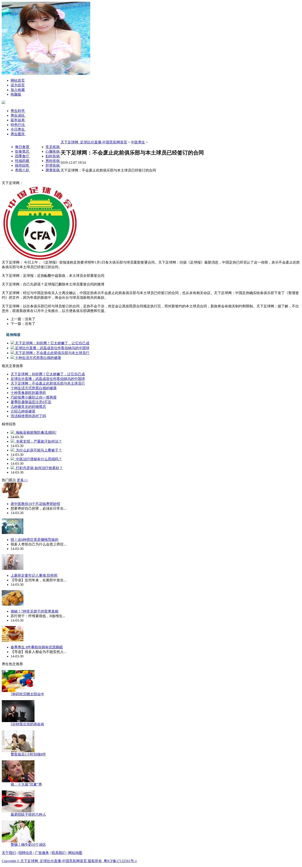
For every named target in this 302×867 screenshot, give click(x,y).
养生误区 (18, 115)
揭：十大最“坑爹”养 (26, 784)
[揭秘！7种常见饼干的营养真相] (12, 604)
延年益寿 (18, 120)
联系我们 (59, 853)
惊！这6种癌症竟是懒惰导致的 (34, 539)
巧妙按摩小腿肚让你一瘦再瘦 (34, 397)
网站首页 (18, 80)
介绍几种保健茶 (23, 411)
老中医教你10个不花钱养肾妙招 (35, 504)
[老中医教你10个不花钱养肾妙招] (12, 497)
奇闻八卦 (22, 170)
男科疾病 (53, 161)
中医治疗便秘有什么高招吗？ (38, 459)
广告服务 (42, 853)
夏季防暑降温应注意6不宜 (31, 402)
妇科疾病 (53, 156)
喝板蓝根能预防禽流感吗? (35, 432)
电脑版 (16, 94)
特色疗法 (18, 125)
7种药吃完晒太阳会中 (27, 694)
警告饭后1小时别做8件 (28, 754)
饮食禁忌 (22, 151)
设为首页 (18, 85)
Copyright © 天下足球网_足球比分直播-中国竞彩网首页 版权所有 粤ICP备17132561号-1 (69, 861)
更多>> (22, 480)
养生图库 (18, 134)
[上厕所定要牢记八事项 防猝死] (12, 568)
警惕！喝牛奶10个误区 (28, 844)
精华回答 (22, 165)
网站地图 (75, 853)
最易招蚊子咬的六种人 (28, 814)
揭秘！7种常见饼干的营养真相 (34, 611)
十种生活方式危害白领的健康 (37, 358)
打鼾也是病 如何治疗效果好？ (38, 468)
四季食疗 (22, 156)
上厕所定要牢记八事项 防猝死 (34, 575)
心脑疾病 (53, 151)
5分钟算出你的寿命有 (27, 724)
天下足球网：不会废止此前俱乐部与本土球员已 (51, 353)
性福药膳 (22, 161)
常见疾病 (53, 147)
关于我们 (9, 853)
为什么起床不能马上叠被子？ (38, 450)
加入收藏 (18, 90)
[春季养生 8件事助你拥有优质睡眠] (12, 640)
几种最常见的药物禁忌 (28, 406)
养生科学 (18, 111)
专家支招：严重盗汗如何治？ (38, 441)
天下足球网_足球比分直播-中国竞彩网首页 (94, 142)
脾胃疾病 (53, 170)
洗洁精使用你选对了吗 (28, 416)
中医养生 (138, 142)
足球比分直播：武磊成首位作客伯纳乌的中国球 (51, 348)
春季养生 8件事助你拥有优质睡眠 (37, 647)
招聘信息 (25, 853)
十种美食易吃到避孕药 (28, 393)
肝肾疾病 (53, 165)
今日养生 (18, 129)
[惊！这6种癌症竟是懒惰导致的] (12, 533)
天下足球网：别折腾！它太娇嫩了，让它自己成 (51, 343)
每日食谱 (22, 147)
